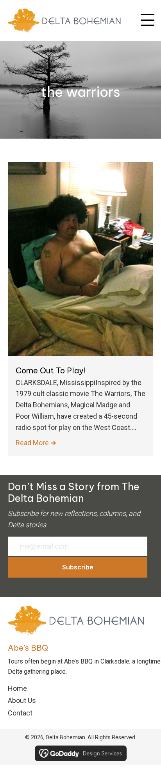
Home (17, 688)
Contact (20, 713)
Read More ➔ (36, 443)
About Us (22, 700)
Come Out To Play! (51, 370)
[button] (147, 20)
